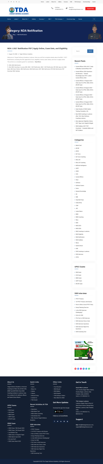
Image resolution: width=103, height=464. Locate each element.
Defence (78, 182)
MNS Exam (79, 278)
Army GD (78, 159)
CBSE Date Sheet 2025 (14, 441)
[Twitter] (57, 421)
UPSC (77, 257)
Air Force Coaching (81, 157)
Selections (34, 409)
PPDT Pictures (80, 299)
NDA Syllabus (16, 71)
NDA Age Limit (60, 67)
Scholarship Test (35, 415)
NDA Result (57, 389)
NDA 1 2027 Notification (34, 67)
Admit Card (79, 145)
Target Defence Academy (25, 54)
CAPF (77, 168)
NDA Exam (78, 272)
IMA (77, 197)
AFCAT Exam (79, 283)
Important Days (80, 200)
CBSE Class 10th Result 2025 (16, 428)
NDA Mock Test (35, 411)
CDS (77, 174)
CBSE (77, 171)
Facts (77, 188)
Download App (86, 1)
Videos (33, 393)
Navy (77, 220)
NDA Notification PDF (47, 69)
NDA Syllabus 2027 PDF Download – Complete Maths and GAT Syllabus (84, 128)
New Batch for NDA (59, 397)
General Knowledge (81, 191)
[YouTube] (67, 421)
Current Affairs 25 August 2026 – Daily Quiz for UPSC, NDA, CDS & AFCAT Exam (84, 90)
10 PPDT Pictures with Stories (84, 301)
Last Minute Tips (12, 432)
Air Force (78, 154)
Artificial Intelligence (81, 165)
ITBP (77, 205)
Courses (66, 1)
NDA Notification (16, 65)
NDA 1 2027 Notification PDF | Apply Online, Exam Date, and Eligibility (37, 48)
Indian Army (79, 202)
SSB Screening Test (81, 331)
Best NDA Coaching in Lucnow (17, 67)
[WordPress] (64, 421)
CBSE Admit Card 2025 (14, 437)
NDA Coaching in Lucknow (82, 231)
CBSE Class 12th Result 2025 (16, 430)
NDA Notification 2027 (35, 69)
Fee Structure (57, 387)
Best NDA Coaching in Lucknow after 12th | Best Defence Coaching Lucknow (84, 116)
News (77, 243)
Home (42, 1)
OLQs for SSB (79, 315)
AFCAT (77, 148)
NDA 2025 (78, 225)
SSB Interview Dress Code (83, 321)
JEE (77, 208)
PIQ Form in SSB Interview (83, 318)
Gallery (59, 1)
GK (76, 194)
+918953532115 (59, 9)
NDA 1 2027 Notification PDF (48, 67)
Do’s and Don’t (12, 439)
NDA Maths (57, 391)
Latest (47, 1)
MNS (77, 214)
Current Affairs (79, 177)
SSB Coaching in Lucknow (82, 251)
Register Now (90, 8)
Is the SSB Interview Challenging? (40, 438)
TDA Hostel (34, 400)
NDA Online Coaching (37, 413)
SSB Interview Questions (82, 324)
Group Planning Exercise (82, 307)
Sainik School (79, 245)
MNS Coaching (79, 217)
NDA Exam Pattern (15, 69)
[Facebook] (54, 421)
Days (77, 180)
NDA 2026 (78, 228)
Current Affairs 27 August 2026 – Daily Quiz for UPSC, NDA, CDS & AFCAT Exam (84, 83)
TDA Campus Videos (59, 395)
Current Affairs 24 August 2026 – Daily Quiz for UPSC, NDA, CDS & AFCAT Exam (84, 97)
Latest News (79, 211)
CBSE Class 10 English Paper (16, 434)
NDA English (57, 393)
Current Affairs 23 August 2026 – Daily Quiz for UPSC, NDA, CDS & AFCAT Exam (84, 104)
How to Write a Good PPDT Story (84, 304)
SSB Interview (79, 254)
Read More (38, 62)
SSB (71, 1)
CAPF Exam (79, 281)
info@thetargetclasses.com (76, 9)
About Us (54, 1)
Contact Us (34, 397)
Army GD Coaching (80, 162)
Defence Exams (80, 185)
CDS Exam (78, 275)
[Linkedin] (60, 421)
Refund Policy (35, 395)
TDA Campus (77, 1)
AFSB (77, 151)
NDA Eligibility (79, 234)
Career (94, 1)
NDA (10, 65)
